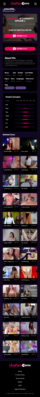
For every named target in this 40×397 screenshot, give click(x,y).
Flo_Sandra (24, 243)
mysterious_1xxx (8, 188)
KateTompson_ (25, 280)
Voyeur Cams (21, 88)
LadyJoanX (24, 170)
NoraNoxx (24, 298)
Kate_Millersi (7, 225)
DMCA (20, 382)
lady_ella (6, 317)
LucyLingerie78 (8, 207)
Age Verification (20, 389)
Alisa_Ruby (7, 280)
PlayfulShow (25, 354)
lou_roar (6, 335)
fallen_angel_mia (9, 261)
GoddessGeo (25, 261)
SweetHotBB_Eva (8, 151)
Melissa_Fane (25, 335)
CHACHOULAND (8, 170)
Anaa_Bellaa (7, 354)
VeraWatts (24, 188)
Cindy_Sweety (25, 207)
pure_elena (24, 151)
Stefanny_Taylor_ (8, 298)
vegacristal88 (8, 243)
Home (20, 371)
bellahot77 (24, 225)
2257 (20, 385)
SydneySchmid (25, 317)
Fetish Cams (9, 88)
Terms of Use (20, 378)
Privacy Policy (20, 375)
